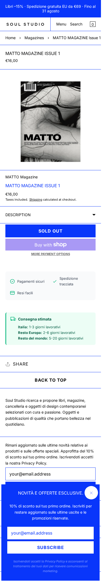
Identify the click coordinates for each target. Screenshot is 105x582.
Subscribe (50, 547)
